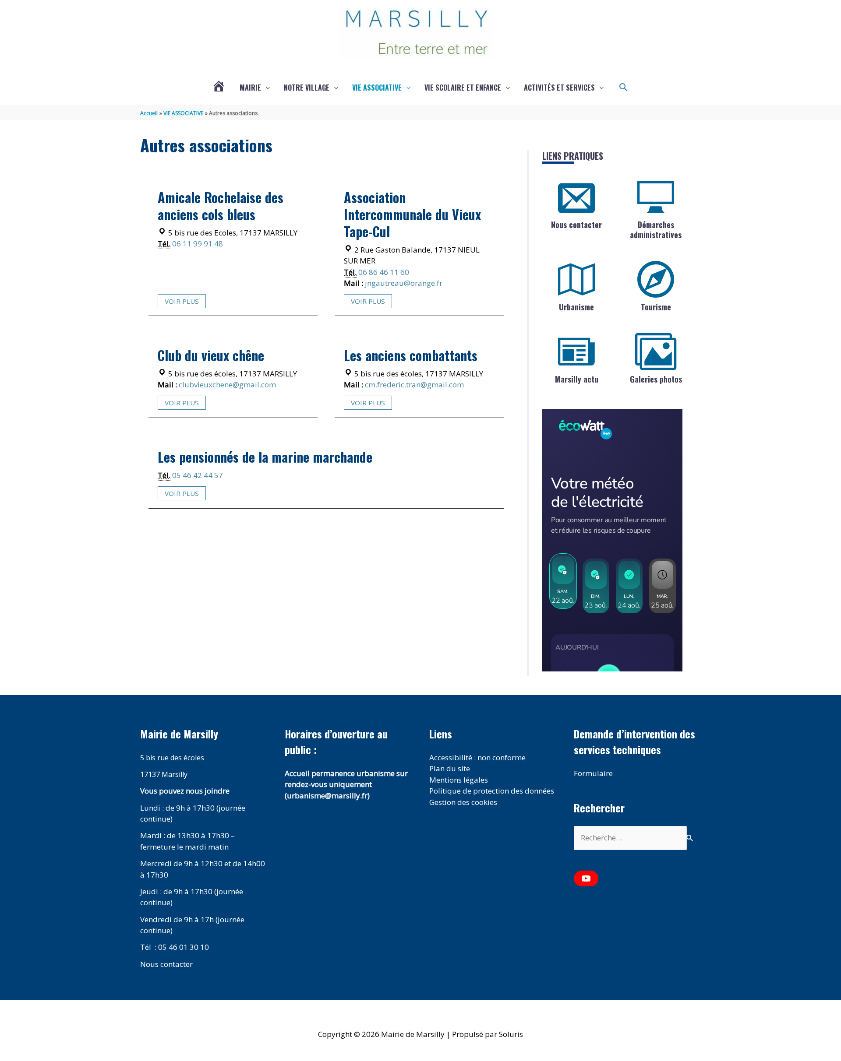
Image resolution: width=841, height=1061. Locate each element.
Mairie (250, 87)
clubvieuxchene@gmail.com (227, 384)
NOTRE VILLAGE (306, 87)
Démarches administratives (656, 229)
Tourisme (656, 307)
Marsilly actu (576, 379)
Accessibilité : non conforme (477, 757)
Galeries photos (656, 379)
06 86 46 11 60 (383, 272)
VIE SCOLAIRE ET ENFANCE (462, 87)
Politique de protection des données (491, 791)
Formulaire (593, 773)
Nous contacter (576, 224)
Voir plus (182, 301)
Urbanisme (576, 307)
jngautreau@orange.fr (403, 283)
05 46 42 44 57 (197, 475)
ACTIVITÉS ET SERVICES (559, 87)
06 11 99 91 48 (197, 244)
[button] (623, 87)
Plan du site (449, 768)
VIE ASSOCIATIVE (377, 87)
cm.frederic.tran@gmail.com (414, 384)
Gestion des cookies (463, 802)
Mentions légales (458, 780)
